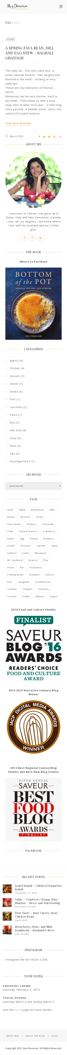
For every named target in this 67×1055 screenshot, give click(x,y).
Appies (14, 360)
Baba (22, 509)
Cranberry (49, 531)
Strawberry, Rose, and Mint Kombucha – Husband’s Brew (35, 928)
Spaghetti (24, 581)
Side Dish (16, 430)
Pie (22, 567)
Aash (10, 509)
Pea (45, 560)
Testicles (43, 589)
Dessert (15, 376)
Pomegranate (15, 574)
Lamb (54, 545)
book (18, 1010)
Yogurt (54, 596)
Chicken (15, 368)
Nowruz (33, 560)
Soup (13, 438)
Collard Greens (28, 531)
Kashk (11, 545)
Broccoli (25, 516)
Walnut (40, 596)
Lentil (25, 553)
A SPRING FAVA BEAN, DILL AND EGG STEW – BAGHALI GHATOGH (29, 52)
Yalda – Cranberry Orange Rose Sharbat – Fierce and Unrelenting (37, 901)
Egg (22, 538)
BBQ (52, 509)
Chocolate (48, 524)
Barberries (37, 509)
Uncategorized (19, 461)
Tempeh (28, 589)
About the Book (35, 1035)
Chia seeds (14, 524)
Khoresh (26, 545)
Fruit (13, 399)
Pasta (13, 414)
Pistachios (35, 567)
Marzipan (40, 553)
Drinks (14, 391)
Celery (40, 516)
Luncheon (16, 407)
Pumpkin (34, 574)
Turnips (11, 596)
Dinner (14, 383)
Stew (10, 39)
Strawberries (43, 581)
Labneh (41, 545)
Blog (55, 1035)
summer (12, 589)
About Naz (12, 1035)
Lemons (12, 553)
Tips (12, 453)
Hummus (48, 538)
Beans (11, 516)
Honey (34, 538)
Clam (10, 531)
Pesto (10, 567)
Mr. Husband (15, 560)
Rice (12, 422)
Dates (10, 538)
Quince (49, 574)
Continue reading (18, 123)
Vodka (26, 596)
